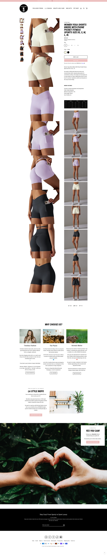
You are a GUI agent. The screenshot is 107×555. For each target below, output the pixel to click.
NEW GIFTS (69, 8)
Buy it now (75, 60)
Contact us (73, 540)
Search (36, 540)
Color (67, 49)
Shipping (65, 39)
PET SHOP (76, 8)
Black (68, 52)
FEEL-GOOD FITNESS (38, 8)
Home (33, 540)
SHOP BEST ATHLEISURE (93, 442)
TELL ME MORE (53, 373)
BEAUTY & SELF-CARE (58, 8)
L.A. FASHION (48, 8)
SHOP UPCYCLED (77, 373)
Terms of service (47, 540)
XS (65, 45)
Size (65, 42)
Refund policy (53, 540)
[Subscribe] (64, 525)
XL (78, 45)
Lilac (71, 52)
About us (41, 540)
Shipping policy (67, 540)
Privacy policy (60, 540)
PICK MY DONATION (30, 372)
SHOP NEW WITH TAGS (36, 415)
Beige (65, 52)
